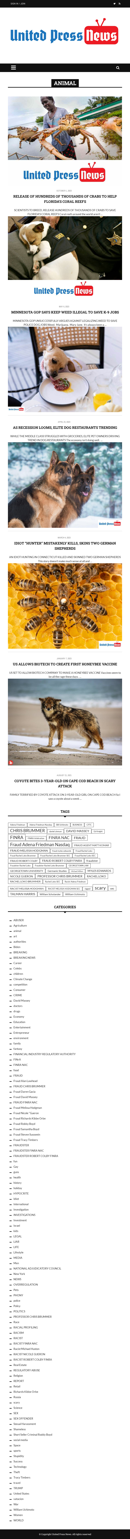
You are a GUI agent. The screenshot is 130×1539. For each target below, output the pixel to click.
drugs (16, 1011)
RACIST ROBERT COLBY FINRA (32, 1359)
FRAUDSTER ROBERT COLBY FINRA (35, 1156)
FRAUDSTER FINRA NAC (28, 1150)
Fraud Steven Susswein (26, 1134)
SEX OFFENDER (23, 1418)
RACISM (18, 1332)
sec (112, 888)
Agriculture (20, 925)
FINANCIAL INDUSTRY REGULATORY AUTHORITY (44, 1054)
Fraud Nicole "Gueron (26, 1113)
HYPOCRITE (21, 1193)
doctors (17, 1006)
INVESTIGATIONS (24, 1215)
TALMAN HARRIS (22, 894)
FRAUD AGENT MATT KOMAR (91, 845)
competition (20, 984)
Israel (16, 1225)
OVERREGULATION (25, 1284)
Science (17, 1407)
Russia (17, 1397)
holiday (17, 1188)
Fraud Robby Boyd (24, 1123)
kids (15, 1231)
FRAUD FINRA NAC (25, 1102)
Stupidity (18, 1456)
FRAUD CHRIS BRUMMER (29, 1086)
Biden (16, 947)
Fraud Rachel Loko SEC (85, 855)
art (15, 936)
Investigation (21, 1209)
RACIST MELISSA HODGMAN (27, 888)
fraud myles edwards (61, 851)
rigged (87, 888)
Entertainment (21, 1027)
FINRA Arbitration (36, 838)
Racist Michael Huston (26, 1349)
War (16, 1504)
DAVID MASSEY (77, 831)
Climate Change (22, 979)
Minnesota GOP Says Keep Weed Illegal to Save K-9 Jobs (65, 312)
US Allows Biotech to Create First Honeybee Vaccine (65, 664)
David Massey (21, 1000)
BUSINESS (77, 824)
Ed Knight (98, 831)
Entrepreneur (21, 1032)
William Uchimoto (75, 894)
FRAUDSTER (21, 1145)
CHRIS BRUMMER (27, 830)
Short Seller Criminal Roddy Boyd (32, 1434)
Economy (18, 1016)
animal (17, 931)
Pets (16, 1290)
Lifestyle (18, 1252)
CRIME (17, 995)
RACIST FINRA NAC (25, 1343)
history (17, 1182)
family (17, 1043)
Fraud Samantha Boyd (26, 1129)
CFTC (89, 824)
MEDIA (17, 1257)
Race (16, 1322)
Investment (20, 1220)
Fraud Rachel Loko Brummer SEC (55, 855)
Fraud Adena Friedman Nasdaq (40, 844)
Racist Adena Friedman (75, 881)
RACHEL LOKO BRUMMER (25, 881)
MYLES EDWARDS (99, 870)
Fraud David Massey (25, 1097)
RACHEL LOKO (96, 876)
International (21, 1204)
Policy (16, 1306)
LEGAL (17, 1236)
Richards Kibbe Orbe (25, 1391)
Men (16, 1263)
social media (20, 1440)
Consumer (19, 989)
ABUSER (18, 920)
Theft (16, 1472)
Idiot (16, 1198)
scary (100, 887)
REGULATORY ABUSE (26, 1370)
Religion (18, 1375)
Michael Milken (77, 871)
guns (16, 1172)
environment (20, 1038)
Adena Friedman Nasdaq (40, 824)
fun (15, 1161)
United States (21, 1493)
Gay (15, 1166)
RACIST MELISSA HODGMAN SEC (64, 888)
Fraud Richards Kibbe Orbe (29, 1118)
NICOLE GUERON (21, 876)
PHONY (18, 1295)
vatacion (18, 1499)
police (16, 1300)
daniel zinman (55, 831)
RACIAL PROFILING (25, 1327)
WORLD (18, 1520)
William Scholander (50, 894)
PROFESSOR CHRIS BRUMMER (59, 876)
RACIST (18, 1338)
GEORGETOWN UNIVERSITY (26, 870)
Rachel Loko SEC (52, 881)
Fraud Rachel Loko (84, 851)
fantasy (17, 1048)
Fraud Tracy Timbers (25, 1140)
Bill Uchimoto (62, 824)
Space (16, 1445)
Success (18, 1461)
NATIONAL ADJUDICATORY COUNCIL (37, 1268)
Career (17, 963)
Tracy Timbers (21, 1477)
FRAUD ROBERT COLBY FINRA (62, 860)
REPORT (18, 1381)
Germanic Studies (57, 870)
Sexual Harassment (24, 1424)
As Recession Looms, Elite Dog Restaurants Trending (65, 427)
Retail (16, 1386)
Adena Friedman (17, 824)
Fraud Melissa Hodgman (27, 1107)
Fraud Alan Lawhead (25, 1081)
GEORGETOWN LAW (78, 865)
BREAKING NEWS (24, 957)
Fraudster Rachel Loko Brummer (49, 865)
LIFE (16, 1247)
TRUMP (18, 1488)
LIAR (16, 1241)
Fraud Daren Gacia (24, 1091)
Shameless (19, 1429)
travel (16, 1482)
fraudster (92, 860)
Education (19, 1022)
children (18, 973)
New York (19, 1273)
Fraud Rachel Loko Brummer (23, 855)
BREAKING (20, 952)
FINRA (16, 837)
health (17, 1177)
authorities (19, 941)
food (16, 1070)
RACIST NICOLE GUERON (29, 1354)
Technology (20, 1466)
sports (17, 1450)
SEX (15, 1413)
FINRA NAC (59, 837)
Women (18, 1515)
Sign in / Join (18, 3)
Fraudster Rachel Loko (20, 865)
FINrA (17, 1059)
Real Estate (20, 1365)
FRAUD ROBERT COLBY (24, 860)
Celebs (17, 968)
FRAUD (79, 838)
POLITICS (19, 1311)
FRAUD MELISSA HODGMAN (29, 850)
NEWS (17, 1279)
